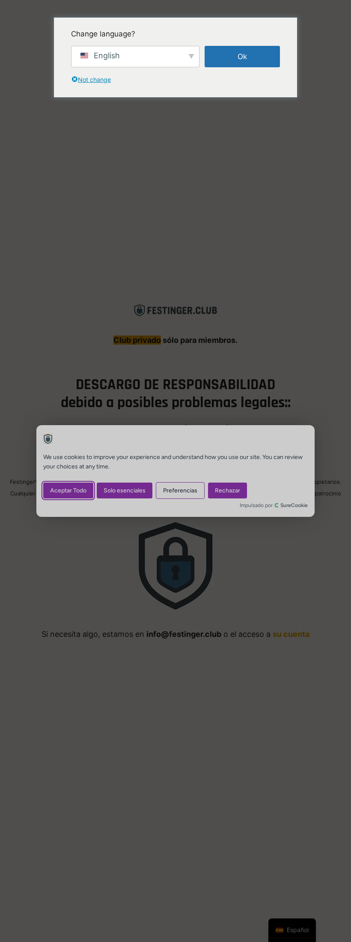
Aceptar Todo (68, 490)
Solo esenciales (125, 490)
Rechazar (227, 490)
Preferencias (180, 490)
